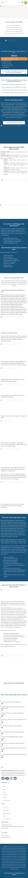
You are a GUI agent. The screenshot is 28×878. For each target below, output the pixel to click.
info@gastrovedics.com (6, 837)
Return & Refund (6, 810)
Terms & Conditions (6, 800)
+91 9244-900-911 (5, 835)
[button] (14, 71)
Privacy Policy (5, 807)
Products (4, 792)
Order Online (5, 794)
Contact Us (5, 797)
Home (4, 786)
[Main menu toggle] (25, 2)
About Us (4, 789)
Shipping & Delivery (6, 813)
